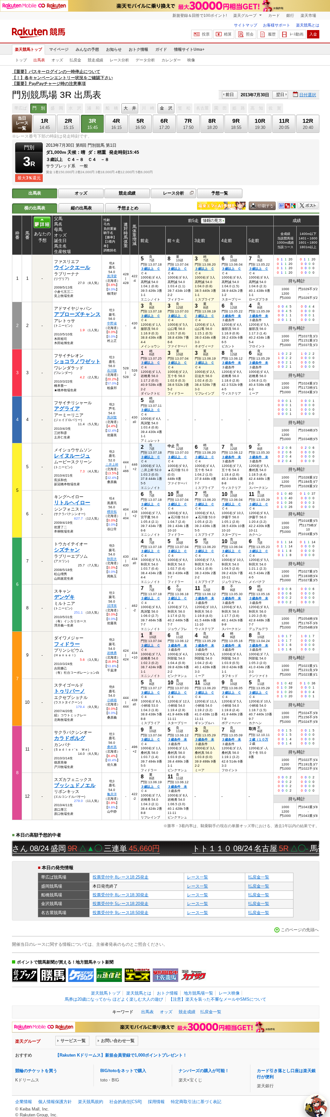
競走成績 (95, 60)
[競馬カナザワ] (193, 975)
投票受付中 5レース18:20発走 (120, 903)
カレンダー (171, 60)
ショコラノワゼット (77, 361)
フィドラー (67, 644)
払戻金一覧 (258, 877)
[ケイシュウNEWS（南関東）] (81, 975)
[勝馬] (53, 975)
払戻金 (75, 60)
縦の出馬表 (81, 207)
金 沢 (166, 108)
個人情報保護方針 (55, 1101)
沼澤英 (112, 605)
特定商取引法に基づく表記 (196, 1101)
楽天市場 (308, 15)
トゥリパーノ (69, 691)
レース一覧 (197, 877)
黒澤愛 (112, 276)
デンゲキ (64, 597)
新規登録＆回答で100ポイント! (199, 15)
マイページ (59, 49)
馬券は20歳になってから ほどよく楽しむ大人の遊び (114, 999)
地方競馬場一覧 (198, 993)
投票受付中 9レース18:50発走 (120, 912)
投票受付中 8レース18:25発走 (120, 877)
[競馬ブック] (25, 975)
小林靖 (112, 700)
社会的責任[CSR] (125, 1101)
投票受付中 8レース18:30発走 (120, 894)
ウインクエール (72, 267)
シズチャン (67, 550)
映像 (191, 60)
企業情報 (23, 1101)
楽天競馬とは (307, 25)
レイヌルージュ (72, 455)
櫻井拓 (112, 511)
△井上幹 (111, 464)
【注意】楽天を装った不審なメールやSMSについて (217, 999)
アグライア (67, 408)
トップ (21, 60)
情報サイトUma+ (189, 49)
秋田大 (112, 559)
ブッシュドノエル (74, 785)
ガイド (161, 49)
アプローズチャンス (77, 314)
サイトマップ (245, 25)
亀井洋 (112, 794)
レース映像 (229, 993)
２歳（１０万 (258, 739)
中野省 (112, 323)
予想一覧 (219, 193)
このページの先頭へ (300, 929)
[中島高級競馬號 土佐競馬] (165, 975)
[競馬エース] (137, 975)
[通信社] (109, 975)
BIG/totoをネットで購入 (123, 1070)
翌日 (280, 94)
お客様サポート (276, 25)
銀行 (290, 15)
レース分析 (119, 60)
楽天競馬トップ (28, 49)
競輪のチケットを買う (36, 1070)
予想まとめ (127, 207)
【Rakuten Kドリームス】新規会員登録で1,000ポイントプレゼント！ (121, 1055)
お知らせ (114, 49)
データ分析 (145, 60)
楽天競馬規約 (90, 1101)
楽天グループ (245, 15)
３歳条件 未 (231, 316)
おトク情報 (138, 49)
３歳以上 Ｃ (150, 268)
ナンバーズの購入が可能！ (204, 1070)
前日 (230, 94)
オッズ (57, 60)
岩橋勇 (112, 653)
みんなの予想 (87, 49)
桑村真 (112, 747)
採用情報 (156, 1101)
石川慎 (112, 370)
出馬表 (39, 60)
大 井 (130, 108)
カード (274, 15)
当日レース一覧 (22, 123)
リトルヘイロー (72, 502)
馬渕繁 (112, 417)
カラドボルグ (69, 738)
